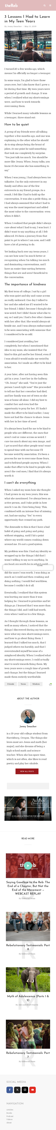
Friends (10, 684)
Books (9, 1113)
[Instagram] (25, 1090)
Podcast (9, 1116)
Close (40, 565)
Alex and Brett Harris (28, 1005)
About (8, 1123)
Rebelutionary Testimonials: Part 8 (28, 947)
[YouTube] (32, 1090)
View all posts (27, 771)
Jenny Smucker (14, 26)
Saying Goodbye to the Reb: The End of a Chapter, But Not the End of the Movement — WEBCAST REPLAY (28, 888)
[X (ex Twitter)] (17, 1090)
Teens (23, 684)
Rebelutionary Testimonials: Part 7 (28, 1055)
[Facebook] (9, 1090)
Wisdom (36, 684)
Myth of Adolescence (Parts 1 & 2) (28, 998)
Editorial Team (28, 898)
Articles (9, 1110)
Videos (9, 1119)
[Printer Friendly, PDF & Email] (50, 684)
